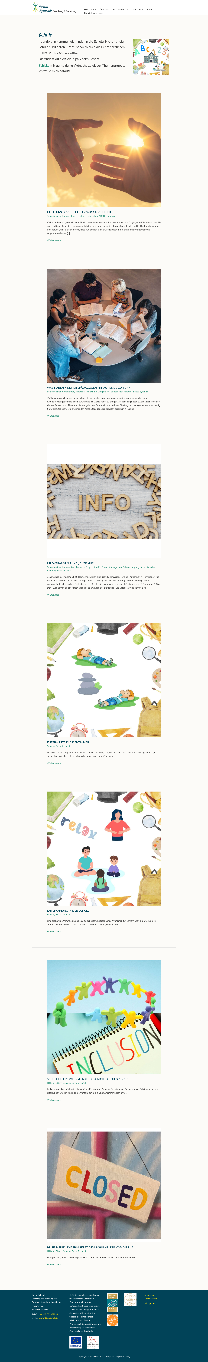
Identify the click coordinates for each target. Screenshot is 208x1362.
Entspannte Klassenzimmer (68, 742)
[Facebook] (146, 1304)
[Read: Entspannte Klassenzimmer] (104, 680)
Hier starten (90, 9)
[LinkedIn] (150, 1304)
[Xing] (154, 1304)
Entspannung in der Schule (68, 910)
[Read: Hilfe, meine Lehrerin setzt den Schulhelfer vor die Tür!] (104, 1185)
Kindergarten (82, 391)
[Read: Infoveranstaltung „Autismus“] (104, 501)
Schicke (44, 65)
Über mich (104, 9)
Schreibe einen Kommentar (60, 216)
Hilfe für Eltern (83, 216)
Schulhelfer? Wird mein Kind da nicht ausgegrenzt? (88, 1079)
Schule (95, 216)
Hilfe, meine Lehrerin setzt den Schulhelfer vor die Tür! (90, 1247)
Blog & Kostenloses (93, 13)
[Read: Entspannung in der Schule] (104, 848)
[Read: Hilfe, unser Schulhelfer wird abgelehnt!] (104, 149)
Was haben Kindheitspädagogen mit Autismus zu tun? (88, 387)
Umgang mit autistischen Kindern (114, 391)
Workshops (137, 9)
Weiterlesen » (54, 240)
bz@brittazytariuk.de (48, 1318)
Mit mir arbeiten (120, 9)
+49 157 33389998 (49, 1314)
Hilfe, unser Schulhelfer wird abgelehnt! (79, 212)
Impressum (150, 1295)
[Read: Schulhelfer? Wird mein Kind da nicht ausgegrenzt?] (104, 1016)
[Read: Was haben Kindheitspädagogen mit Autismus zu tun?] (104, 325)
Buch (149, 9)
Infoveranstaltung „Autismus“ (70, 563)
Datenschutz (151, 1298)
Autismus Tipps (83, 567)
